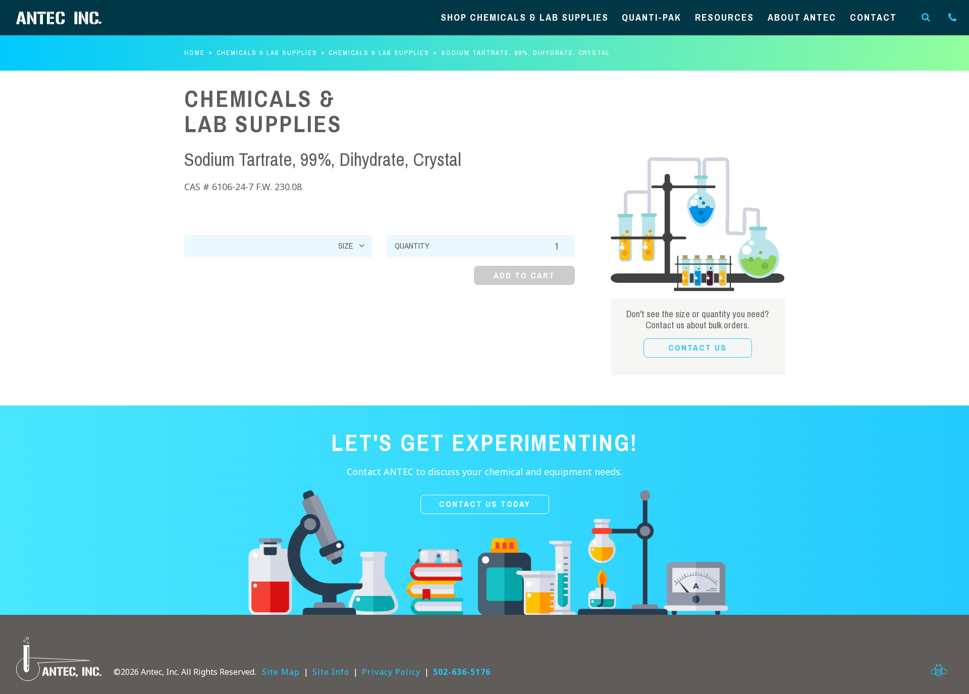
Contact (873, 18)
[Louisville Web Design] (939, 670)
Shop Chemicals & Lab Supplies (525, 18)
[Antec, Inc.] (66, 18)
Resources (724, 18)
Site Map (281, 671)
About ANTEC (802, 18)
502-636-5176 (462, 671)
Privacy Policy (391, 671)
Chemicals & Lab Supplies (267, 53)
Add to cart (524, 275)
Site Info (330, 671)
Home (194, 53)
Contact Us (697, 348)
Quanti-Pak (651, 18)
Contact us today (484, 504)
